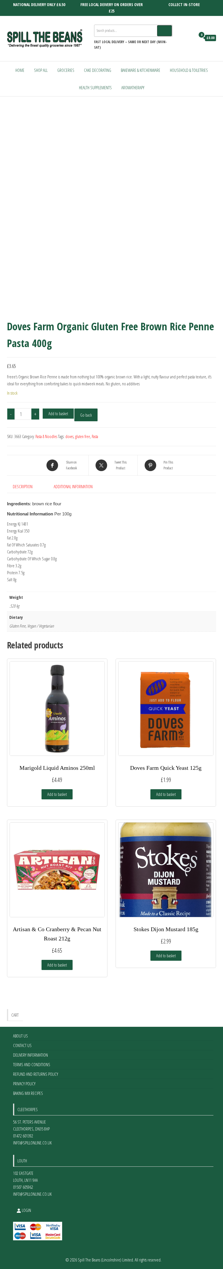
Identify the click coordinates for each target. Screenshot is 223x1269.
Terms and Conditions (31, 1064)
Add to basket (58, 413)
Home (19, 70)
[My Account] (189, 38)
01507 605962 (23, 1187)
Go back (86, 415)
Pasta (95, 436)
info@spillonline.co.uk (32, 1143)
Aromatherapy (132, 87)
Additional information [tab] (73, 486)
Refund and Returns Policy (35, 1074)
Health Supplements (95, 87)
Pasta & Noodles (46, 436)
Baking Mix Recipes (28, 1093)
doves (69, 436)
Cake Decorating (97, 70)
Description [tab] (23, 486)
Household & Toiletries (189, 70)
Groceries (65, 70)
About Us (20, 1036)
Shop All (41, 70)
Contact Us (22, 1045)
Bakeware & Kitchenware (140, 70)
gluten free (82, 436)
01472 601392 (23, 1136)
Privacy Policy (24, 1083)
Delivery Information (30, 1055)
